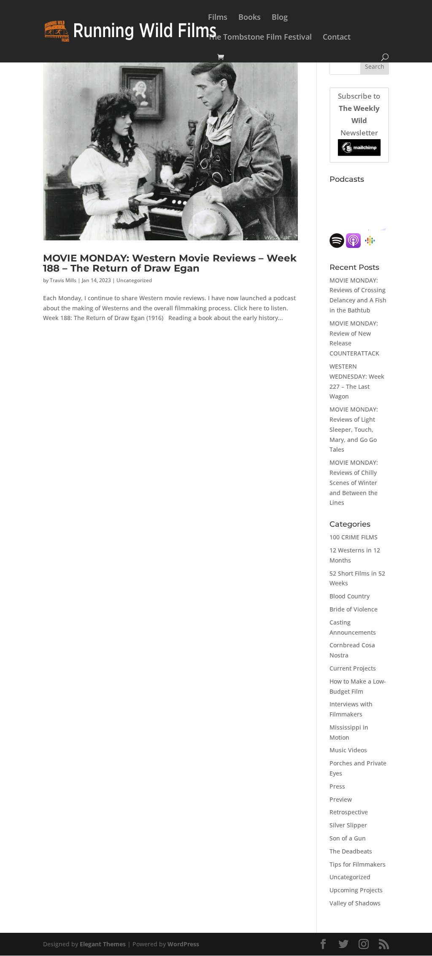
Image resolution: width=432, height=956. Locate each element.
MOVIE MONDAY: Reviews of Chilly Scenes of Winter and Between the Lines (353, 482)
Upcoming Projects (356, 890)
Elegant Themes (103, 944)
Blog (280, 18)
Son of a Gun (347, 838)
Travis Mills (63, 280)
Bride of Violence (353, 609)
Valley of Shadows (355, 903)
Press (337, 786)
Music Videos (348, 750)
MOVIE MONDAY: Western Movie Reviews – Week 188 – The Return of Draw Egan (170, 263)
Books (249, 18)
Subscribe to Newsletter (359, 114)
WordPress (183, 944)
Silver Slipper (348, 825)
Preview (340, 799)
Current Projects (352, 668)
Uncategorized (134, 280)
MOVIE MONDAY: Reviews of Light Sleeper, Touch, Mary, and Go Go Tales (353, 429)
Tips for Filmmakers (357, 864)
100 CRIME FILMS (353, 537)
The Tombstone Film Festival (260, 38)
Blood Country (349, 596)
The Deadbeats (350, 851)
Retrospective (348, 812)
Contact (337, 38)
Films (217, 18)
